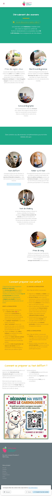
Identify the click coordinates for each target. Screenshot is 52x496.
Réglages (7, 492)
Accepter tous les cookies (41, 492)
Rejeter (29, 492)
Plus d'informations (33, 487)
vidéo (15, 311)
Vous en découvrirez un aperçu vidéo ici (27, 22)
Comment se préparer (13, 184)
